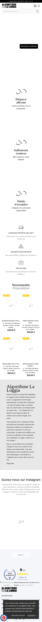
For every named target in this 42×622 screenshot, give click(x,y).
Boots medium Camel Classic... (31, 365)
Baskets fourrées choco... (11, 321)
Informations (7, 596)
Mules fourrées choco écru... (31, 322)
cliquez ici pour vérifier (26, 585)
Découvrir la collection (21, 46)
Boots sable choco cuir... (11, 364)
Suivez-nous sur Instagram (21, 480)
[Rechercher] (37, 11)
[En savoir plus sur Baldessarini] (21, 555)
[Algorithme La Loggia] (21, 425)
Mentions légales (18, 615)
